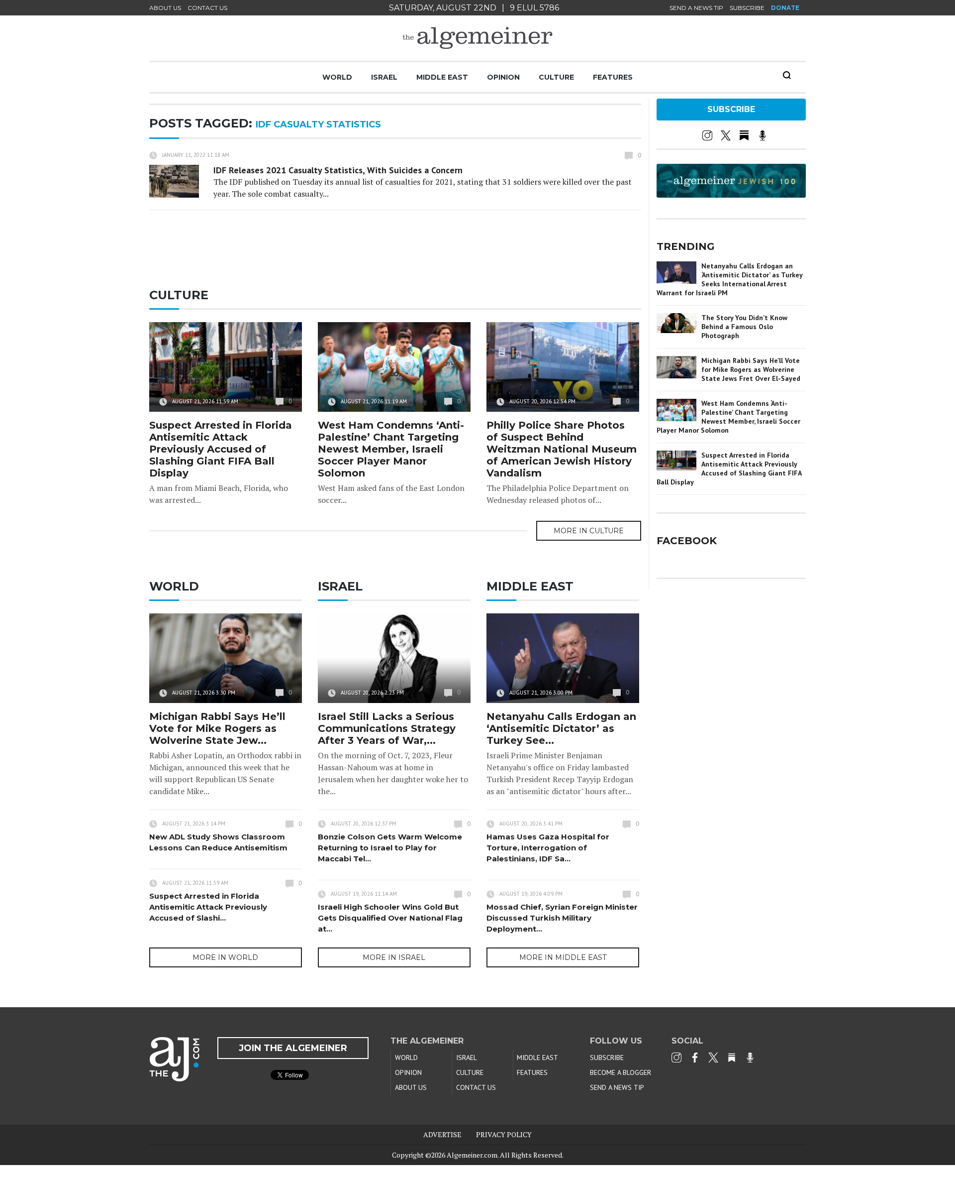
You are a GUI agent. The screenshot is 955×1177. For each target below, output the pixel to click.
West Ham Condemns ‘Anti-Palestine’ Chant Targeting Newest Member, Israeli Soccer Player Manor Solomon (391, 449)
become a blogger (620, 1072)
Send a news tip (696, 7)
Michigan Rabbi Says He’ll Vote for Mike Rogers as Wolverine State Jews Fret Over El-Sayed (750, 369)
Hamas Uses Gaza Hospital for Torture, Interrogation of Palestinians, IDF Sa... (547, 847)
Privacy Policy (504, 1134)
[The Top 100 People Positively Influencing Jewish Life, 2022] (731, 194)
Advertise (442, 1134)
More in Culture (589, 530)
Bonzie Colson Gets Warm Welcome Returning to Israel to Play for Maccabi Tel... (390, 847)
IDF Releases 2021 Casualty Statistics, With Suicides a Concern (338, 170)
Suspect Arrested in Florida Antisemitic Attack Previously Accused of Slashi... (208, 907)
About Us (165, 7)
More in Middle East (562, 957)
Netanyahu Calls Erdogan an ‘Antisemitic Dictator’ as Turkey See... (561, 728)
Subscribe (747, 7)
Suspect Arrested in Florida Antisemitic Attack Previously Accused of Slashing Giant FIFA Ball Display (220, 449)
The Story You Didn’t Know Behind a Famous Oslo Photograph (744, 326)
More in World (225, 957)
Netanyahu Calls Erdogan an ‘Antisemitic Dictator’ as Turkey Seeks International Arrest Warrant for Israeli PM (729, 279)
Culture (556, 77)
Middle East (442, 77)
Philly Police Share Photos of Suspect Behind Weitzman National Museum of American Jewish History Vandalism (561, 449)
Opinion (503, 77)
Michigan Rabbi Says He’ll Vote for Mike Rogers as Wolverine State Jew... (217, 728)
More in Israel (394, 957)
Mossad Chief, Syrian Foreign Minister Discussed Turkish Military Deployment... (562, 918)
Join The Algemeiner (293, 1048)
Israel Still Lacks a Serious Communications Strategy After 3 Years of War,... (387, 728)
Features (613, 77)
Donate (785, 7)
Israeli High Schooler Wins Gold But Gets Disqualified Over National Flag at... (390, 918)
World (337, 77)
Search (787, 75)
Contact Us (207, 7)
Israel (384, 77)
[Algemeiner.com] (477, 38)
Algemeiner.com (472, 1155)
